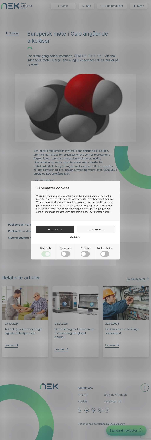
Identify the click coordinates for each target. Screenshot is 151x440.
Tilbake (14, 33)
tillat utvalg (95, 229)
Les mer (9, 345)
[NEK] (16, 7)
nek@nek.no (112, 401)
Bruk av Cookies (115, 394)
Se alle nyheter (136, 278)
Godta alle (55, 229)
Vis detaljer (75, 237)
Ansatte (83, 394)
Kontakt (83, 401)
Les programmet (44, 180)
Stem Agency (117, 423)
